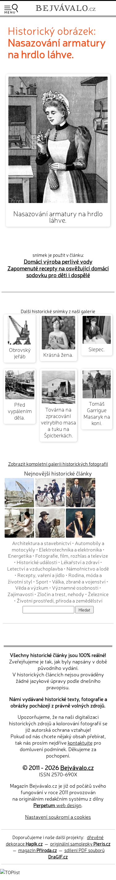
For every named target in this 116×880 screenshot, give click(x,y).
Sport (42, 581)
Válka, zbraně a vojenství (78, 581)
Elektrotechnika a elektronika (70, 549)
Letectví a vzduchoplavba (35, 568)
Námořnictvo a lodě (88, 568)
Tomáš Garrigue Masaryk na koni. (97, 413)
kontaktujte (80, 742)
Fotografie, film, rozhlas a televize (71, 555)
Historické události (37, 562)
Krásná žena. (58, 354)
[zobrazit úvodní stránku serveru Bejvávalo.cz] (65, 12)
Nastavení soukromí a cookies (58, 816)
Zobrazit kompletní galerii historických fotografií (58, 463)
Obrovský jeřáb (20, 353)
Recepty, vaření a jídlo (41, 574)
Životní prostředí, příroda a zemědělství (59, 600)
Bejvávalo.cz (77, 767)
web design (57, 805)
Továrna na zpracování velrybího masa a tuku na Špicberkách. (58, 422)
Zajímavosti (20, 594)
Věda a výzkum (31, 587)
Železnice (98, 594)
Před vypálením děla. (20, 411)
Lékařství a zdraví (80, 562)
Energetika (20, 555)
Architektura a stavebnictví (41, 543)
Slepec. (96, 348)
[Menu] (11, 9)
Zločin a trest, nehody (60, 594)
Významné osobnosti (75, 587)
